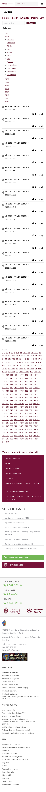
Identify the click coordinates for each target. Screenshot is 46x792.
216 (4, 410)
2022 (7, 85)
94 (3, 372)
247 (7, 419)
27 (25, 356)
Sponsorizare (7, 781)
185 (38, 397)
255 (38, 419)
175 (38, 394)
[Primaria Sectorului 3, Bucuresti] (8, 610)
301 (22, 435)
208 (11, 407)
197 (7, 403)
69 (17, 365)
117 (7, 378)
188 (11, 400)
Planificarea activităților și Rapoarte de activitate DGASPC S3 (20, 697)
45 (33, 359)
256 (4, 423)
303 (30, 435)
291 (22, 432)
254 (34, 419)
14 (29, 352)
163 (30, 391)
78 (41, 365)
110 (19, 375)
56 (22, 362)
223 (30, 410)
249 (15, 419)
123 (30, 378)
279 (15, 429)
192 (26, 400)
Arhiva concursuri (8, 682)
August (10, 62)
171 (22, 394)
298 (11, 435)
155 (38, 387)
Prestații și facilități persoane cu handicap (21, 548)
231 (22, 413)
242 (26, 416)
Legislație (6, 763)
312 (26, 439)
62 (39, 362)
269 (15, 426)
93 (41, 368)
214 (34, 407)
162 (26, 391)
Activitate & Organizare (11, 744)
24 (17, 356)
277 (7, 429)
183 (30, 397)
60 (33, 362)
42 (25, 359)
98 (14, 372)
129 (15, 381)
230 (19, 413)
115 (38, 375)
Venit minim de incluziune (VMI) (17, 518)
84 (17, 368)
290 (19, 432)
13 (26, 352)
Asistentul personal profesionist (17, 539)
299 (15, 435)
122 (26, 378)
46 (36, 359)
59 (30, 362)
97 (11, 372)
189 (15, 400)
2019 (7, 36)
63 (41, 362)
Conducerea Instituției (10, 675)
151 (22, 387)
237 (7, 416)
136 (4, 384)
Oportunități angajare (10, 679)
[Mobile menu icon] (42, 3)
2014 (7, 95)
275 (38, 426)
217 (7, 410)
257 (7, 423)
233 (30, 413)
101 (24, 372)
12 (24, 352)
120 (19, 378)
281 (22, 429)
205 (38, 403)
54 (17, 362)
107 (7, 375)
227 (7, 413)
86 (22, 368)
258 (11, 423)
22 (11, 356)
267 (7, 426)
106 (4, 375)
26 (22, 356)
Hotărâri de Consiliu (9, 754)
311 (22, 439)
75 (33, 365)
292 (26, 432)
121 (22, 378)
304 (34, 435)
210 (19, 407)
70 (20, 365)
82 (11, 368)
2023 (7, 88)
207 (7, 407)
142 (26, 384)
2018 (7, 33)
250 (19, 419)
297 (7, 435)
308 (11, 439)
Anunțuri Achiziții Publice (11, 784)
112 (26, 375)
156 (4, 391)
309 (15, 439)
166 (4, 394)
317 (7, 442)
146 (4, 387)
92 (39, 368)
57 (25, 362)
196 (4, 403)
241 (22, 416)
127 (7, 381)
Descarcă (39, 114)
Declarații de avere (9, 691)
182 (26, 397)
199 (15, 403)
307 (7, 439)
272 (26, 426)
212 (26, 407)
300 (19, 435)
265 (38, 423)
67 (11, 365)
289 (15, 432)
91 (36, 368)
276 (4, 429)
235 (38, 413)
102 (27, 372)
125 (38, 378)
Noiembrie (11, 71)
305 (38, 435)
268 (11, 426)
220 (19, 410)
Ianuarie (10, 39)
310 (19, 439)
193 (30, 400)
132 (26, 381)
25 (20, 356)
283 (30, 429)
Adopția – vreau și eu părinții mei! (17, 527)
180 (19, 397)
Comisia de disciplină (10, 685)
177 (7, 397)
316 (4, 442)
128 (11, 381)
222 (26, 410)
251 (22, 419)
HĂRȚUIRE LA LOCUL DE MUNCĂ (15, 760)
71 (22, 365)
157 (7, 391)
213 (30, 407)
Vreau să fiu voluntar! (10, 769)
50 (6, 362)
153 (30, 387)
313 (30, 439)
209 (15, 407)
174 (34, 394)
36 (9, 359)
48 (41, 359)
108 (11, 375)
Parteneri (5, 778)
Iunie (9, 55)
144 (34, 384)
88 (28, 368)
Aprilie (9, 52)
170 (19, 394)
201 (22, 403)
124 (34, 378)
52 (11, 362)
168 (11, 394)
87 (25, 368)
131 (22, 381)
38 (14, 359)
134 (34, 381)
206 (4, 407)
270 (19, 426)
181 (22, 397)
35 (6, 359)
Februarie (11, 43)
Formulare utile (16, 565)
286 (4, 432)
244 (34, 416)
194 (34, 400)
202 (26, 403)
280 (19, 429)
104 (35, 372)
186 (4, 400)
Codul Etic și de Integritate (12, 757)
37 (11, 359)
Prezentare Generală (10, 672)
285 (38, 429)
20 (6, 356)
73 (28, 365)
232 (26, 413)
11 (21, 352)
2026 (7, 101)
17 (37, 352)
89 (30, 368)
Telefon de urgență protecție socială (19, 544)
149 (15, 387)
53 (14, 362)
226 (4, 413)
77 (39, 365)
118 (11, 378)
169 (15, 394)
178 (11, 397)
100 (20, 372)
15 (32, 352)
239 (15, 416)
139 (15, 384)
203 (30, 403)
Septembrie (12, 65)
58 (28, 362)
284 (34, 429)
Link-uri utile (7, 775)
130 (19, 381)
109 (15, 375)
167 (7, 394)
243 (30, 416)
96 (9, 372)
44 (30, 359)
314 (34, 439)
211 (22, 407)
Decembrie (11, 74)
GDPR (4, 766)
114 (34, 375)
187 (7, 400)
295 (38, 432)
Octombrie (11, 68)
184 (34, 397)
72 (25, 365)
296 (4, 435)
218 (11, 410)
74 (30, 365)
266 (4, 426)
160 (19, 391)
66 (9, 365)
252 (26, 419)
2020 (7, 79)
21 (9, 356)
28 (28, 356)
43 (28, 359)
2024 (7, 92)
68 (14, 365)
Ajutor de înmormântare (14, 522)
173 (30, 394)
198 (11, 403)
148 (11, 387)
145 (38, 384)
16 (34, 352)
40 (20, 359)
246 (4, 419)
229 (15, 413)
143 (30, 384)
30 (33, 356)
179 (15, 397)
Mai (8, 49)
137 (7, 384)
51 (9, 362)
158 (11, 391)
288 (11, 432)
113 (30, 375)
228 (11, 413)
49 (3, 362)
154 (34, 387)
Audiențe (5, 750)
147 (7, 387)
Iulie (8, 58)
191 (22, 400)
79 (3, 368)
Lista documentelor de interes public (16, 747)
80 (6, 368)
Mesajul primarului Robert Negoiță (15, 688)
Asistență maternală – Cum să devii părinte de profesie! (22, 533)
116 (4, 378)
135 (38, 381)
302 (26, 435)
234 (34, 413)
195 (38, 400)
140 (19, 384)
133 (30, 381)
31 (36, 356)
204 (34, 403)
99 (17, 372)
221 (22, 410)
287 (7, 432)
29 (30, 356)
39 (17, 359)
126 (4, 381)
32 (39, 356)
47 (39, 359)
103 (31, 372)
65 (6, 365)
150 (19, 387)
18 (40, 352)
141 (22, 384)
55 (20, 362)
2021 (7, 82)
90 (33, 368)
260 (19, 423)
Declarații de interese (10, 694)
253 (30, 419)
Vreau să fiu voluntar (18, 557)
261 (22, 423)
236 (4, 416)
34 (3, 359)
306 (4, 439)
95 (6, 372)
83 (14, 368)
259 (15, 423)
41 (22, 359)
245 (38, 416)
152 (26, 387)
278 (11, 429)
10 (18, 352)
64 (3, 365)
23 (14, 356)
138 (11, 384)
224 (34, 410)
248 (11, 419)
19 (3, 356)
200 (19, 403)
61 (36, 362)
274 (34, 426)
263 (30, 423)
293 (30, 432)
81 (9, 368)
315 (38, 439)
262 (26, 423)
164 (34, 391)
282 (26, 429)
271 (22, 426)
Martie (9, 46)
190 (19, 400)
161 (22, 391)
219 (15, 410)
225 (38, 410)
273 (30, 426)
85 (20, 368)
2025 (7, 98)
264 (34, 423)
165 (38, 391)
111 (22, 375)
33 (41, 356)
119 (15, 378)
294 (34, 432)
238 (11, 416)
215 (38, 407)
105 (39, 372)
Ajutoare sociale (11, 513)
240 (19, 416)
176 (4, 397)
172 (26, 394)
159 (15, 391)
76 (36, 365)
